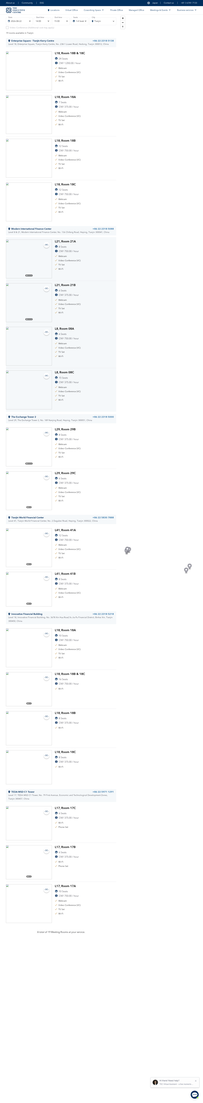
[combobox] (102, 21)
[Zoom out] (123, 22)
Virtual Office (71, 10)
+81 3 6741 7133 (189, 3)
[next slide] (47, 258)
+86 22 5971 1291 (103, 792)
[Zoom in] (123, 18)
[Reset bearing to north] (123, 27)
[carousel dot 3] (31, 275)
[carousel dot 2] (29, 275)
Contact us (169, 3)
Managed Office (136, 10)
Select (106, 86)
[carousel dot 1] (27, 275)
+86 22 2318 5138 (103, 40)
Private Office (116, 10)
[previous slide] (10, 258)
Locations (54, 10)
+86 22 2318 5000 (103, 417)
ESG (42, 3)
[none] (19, 21)
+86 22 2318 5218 (103, 614)
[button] (127, 550)
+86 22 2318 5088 (103, 229)
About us (10, 3)
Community (27, 3)
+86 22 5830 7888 (103, 517)
